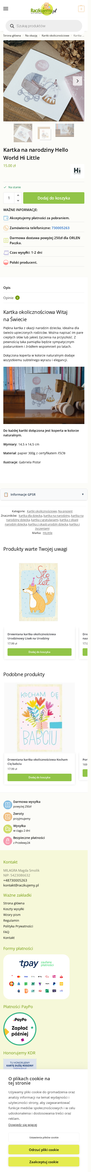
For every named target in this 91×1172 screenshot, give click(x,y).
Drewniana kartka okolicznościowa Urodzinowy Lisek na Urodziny (32, 636)
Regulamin (11, 920)
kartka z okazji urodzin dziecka (48, 524)
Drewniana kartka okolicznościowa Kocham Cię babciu (38, 762)
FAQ (6, 932)
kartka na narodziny (57, 516)
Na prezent (65, 511)
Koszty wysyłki (13, 909)
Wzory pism (12, 915)
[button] (80, 9)
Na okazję (31, 35)
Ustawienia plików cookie (44, 1137)
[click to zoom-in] (43, 80)
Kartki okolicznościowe (55, 35)
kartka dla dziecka (30, 516)
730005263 (61, 228)
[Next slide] (77, 81)
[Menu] (10, 9)
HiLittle (47, 533)
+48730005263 (15, 880)
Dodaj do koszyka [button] (39, 652)
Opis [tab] (6, 287)
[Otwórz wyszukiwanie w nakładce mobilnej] (43, 26)
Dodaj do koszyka (54, 198)
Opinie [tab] (10, 297)
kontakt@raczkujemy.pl (21, 885)
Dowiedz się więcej (22, 1124)
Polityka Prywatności (18, 926)
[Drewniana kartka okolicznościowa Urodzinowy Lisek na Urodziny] (39, 592)
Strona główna (12, 35)
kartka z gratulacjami (44, 520)
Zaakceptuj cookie (44, 1162)
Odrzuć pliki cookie (44, 1149)
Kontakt (9, 938)
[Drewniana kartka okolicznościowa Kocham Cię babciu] (39, 718)
